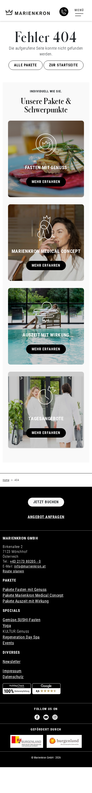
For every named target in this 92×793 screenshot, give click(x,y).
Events (8, 643)
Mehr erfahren (46, 182)
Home (6, 480)
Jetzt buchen (46, 502)
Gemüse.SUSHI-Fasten (21, 619)
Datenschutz (13, 676)
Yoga (7, 625)
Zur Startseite (63, 65)
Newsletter (11, 661)
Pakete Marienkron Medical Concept (33, 595)
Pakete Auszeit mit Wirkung (26, 601)
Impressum (12, 671)
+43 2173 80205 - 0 (25, 561)
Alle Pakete (25, 65)
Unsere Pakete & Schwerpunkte (46, 105)
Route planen (13, 571)
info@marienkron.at (30, 566)
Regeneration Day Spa (21, 637)
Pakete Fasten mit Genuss (25, 589)
